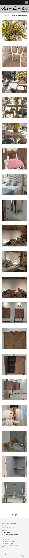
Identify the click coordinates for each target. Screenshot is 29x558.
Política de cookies (8, 544)
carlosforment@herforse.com (10, 534)
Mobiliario (7, 15)
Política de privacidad (9, 541)
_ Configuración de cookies (11, 546)
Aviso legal (6, 539)
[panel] (6, 555)
